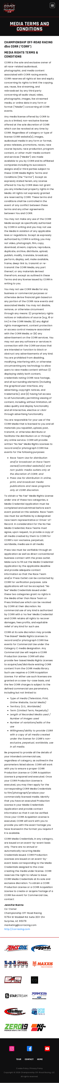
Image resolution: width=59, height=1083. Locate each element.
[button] (52, 5)
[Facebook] (29, 1048)
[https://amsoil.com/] (16, 948)
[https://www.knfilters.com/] (38, 1027)
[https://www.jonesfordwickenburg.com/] (39, 995)
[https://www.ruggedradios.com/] (41, 948)
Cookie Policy (22, 1068)
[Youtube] (47, 1048)
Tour (18, 1059)
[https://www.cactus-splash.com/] (38, 1011)
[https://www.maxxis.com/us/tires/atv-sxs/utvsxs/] (43, 964)
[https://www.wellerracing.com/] (15, 1011)
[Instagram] (12, 1048)
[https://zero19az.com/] (16, 1027)
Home (40, 1059)
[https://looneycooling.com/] (34, 980)
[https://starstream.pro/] (16, 995)
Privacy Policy (36, 1068)
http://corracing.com (17, 929)
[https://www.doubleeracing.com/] (13, 980)
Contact (29, 1059)
